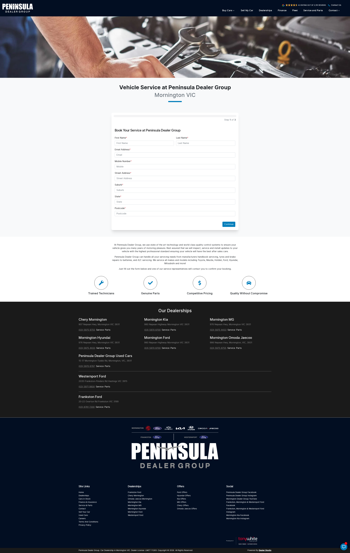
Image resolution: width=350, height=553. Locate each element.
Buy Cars (227, 10)
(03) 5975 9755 (87, 330)
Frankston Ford (90, 397)
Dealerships (265, 10)
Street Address (123, 173)
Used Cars (83, 515)
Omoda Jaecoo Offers (187, 509)
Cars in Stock (85, 499)
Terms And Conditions (88, 522)
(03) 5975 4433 (218, 330)
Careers (82, 519)
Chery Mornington (93, 319)
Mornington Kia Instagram (237, 519)
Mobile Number (123, 161)
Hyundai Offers (184, 496)
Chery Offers (183, 505)
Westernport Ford (92, 376)
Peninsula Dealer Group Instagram (241, 496)
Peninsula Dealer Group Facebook (241, 492)
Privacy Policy (85, 525)
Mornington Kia (156, 319)
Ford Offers (182, 492)
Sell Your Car (84, 512)
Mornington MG (222, 319)
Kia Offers (181, 499)
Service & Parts (85, 505)
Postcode (120, 208)
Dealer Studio (265, 550)
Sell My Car (247, 10)
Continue (229, 224)
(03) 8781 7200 (87, 407)
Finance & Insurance (88, 502)
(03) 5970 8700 (152, 330)
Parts (107, 330)
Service (100, 330)
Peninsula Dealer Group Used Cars (105, 356)
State (118, 196)
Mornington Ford (157, 337)
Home (81, 492)
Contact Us (336, 5)
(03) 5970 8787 (87, 366)
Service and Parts (313, 10)
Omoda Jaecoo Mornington (140, 499)
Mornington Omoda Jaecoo (231, 337)
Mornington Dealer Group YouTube (241, 499)
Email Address (123, 150)
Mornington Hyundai (94, 337)
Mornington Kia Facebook (237, 515)
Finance (282, 10)
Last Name (182, 138)
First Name (121, 138)
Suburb (119, 185)
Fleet (295, 10)
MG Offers (181, 502)
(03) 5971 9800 (87, 387)
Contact (333, 10)
